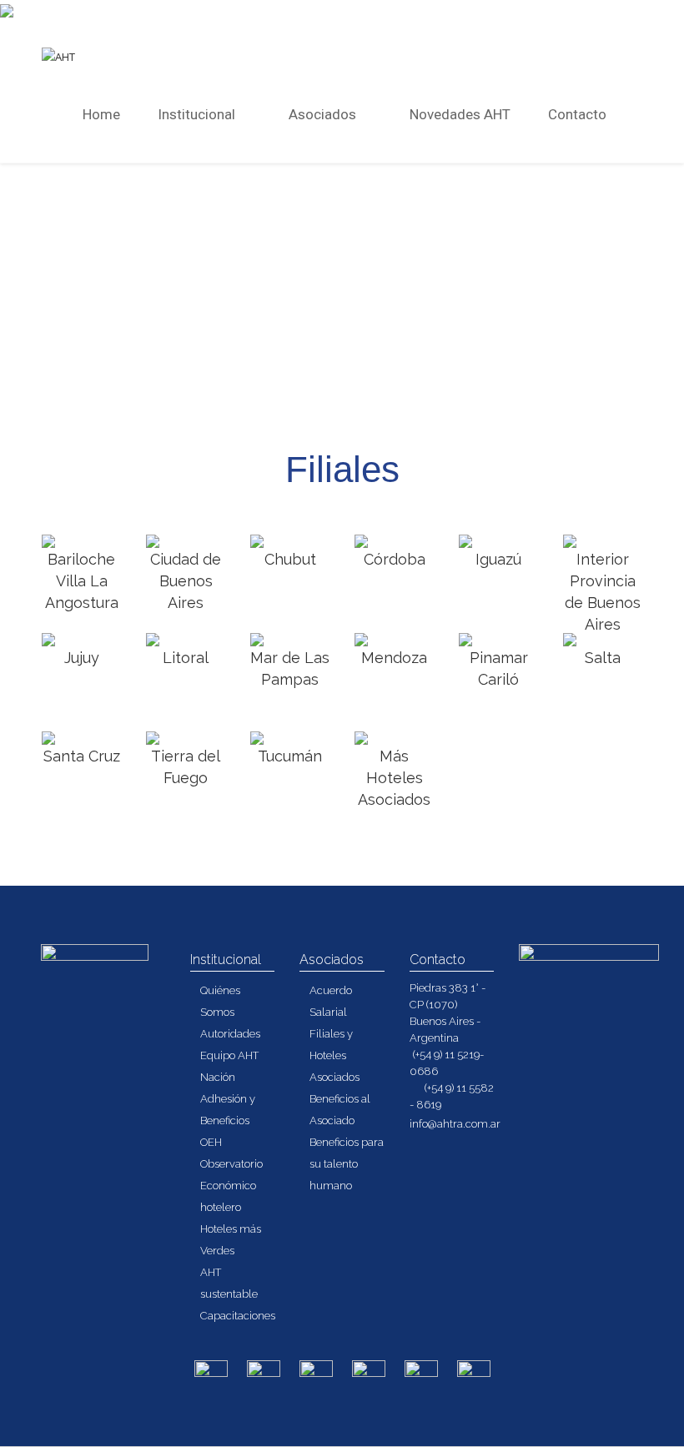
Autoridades (230, 1033)
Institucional (198, 114)
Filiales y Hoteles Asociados (334, 1055)
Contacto (577, 114)
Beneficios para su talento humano (346, 1164)
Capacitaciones (237, 1315)
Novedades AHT (460, 114)
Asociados (324, 114)
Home (101, 114)
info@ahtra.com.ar (455, 1124)
